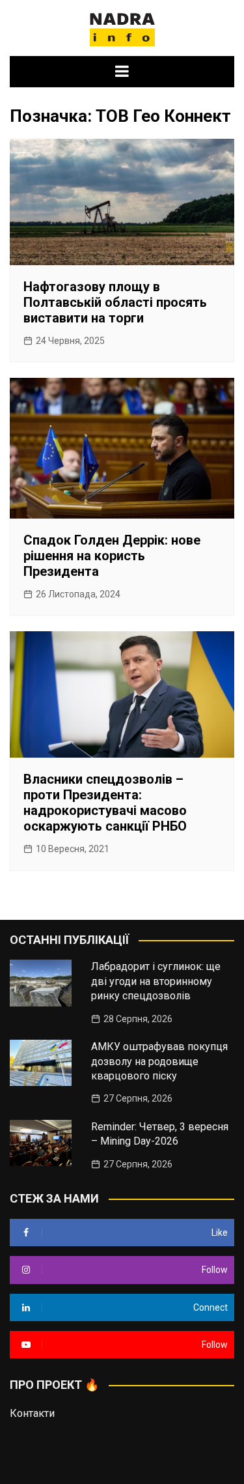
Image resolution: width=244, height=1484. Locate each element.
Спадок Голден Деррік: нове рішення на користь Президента (111, 555)
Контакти (32, 1413)
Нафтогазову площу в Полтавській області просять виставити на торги (115, 302)
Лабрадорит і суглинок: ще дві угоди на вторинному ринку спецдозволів (156, 981)
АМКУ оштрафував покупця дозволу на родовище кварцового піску (159, 1061)
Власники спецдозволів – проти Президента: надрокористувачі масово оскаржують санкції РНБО (105, 802)
